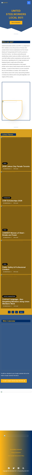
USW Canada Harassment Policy (16, 455)
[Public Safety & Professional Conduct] (16, 257)
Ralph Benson (8, 168)
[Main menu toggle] (28, 2)
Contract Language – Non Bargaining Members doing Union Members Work (15, 301)
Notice (4, 163)
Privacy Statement (16, 452)
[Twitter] (14, 468)
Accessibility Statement (16, 449)
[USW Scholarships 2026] (16, 189)
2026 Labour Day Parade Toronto (16, 166)
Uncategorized (6, 197)
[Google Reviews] (23, 468)
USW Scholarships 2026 (12, 201)
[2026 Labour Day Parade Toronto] (16, 154)
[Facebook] (9, 468)
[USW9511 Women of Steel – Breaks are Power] (16, 223)
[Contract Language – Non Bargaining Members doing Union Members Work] (16, 291)
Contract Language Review (9, 296)
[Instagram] (18, 468)
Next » (21, 312)
